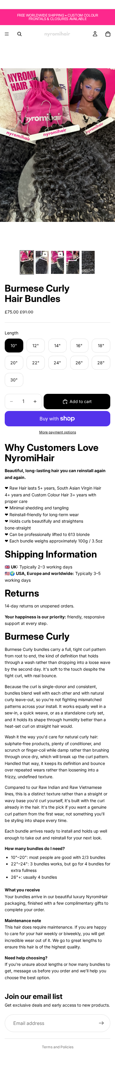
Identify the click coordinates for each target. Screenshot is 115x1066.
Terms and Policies (57, 1047)
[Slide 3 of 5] (57, 262)
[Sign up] (101, 1023)
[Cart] (107, 33)
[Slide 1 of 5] (26, 262)
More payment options (57, 432)
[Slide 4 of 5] (72, 262)
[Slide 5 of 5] (88, 262)
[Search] (19, 33)
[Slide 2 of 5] (42, 262)
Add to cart (81, 401)
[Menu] (7, 34)
